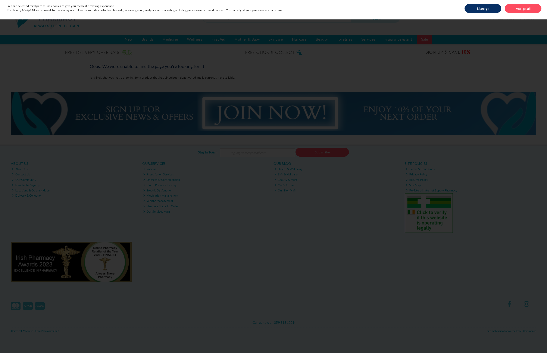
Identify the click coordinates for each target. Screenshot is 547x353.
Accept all (523, 8)
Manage (483, 8)
